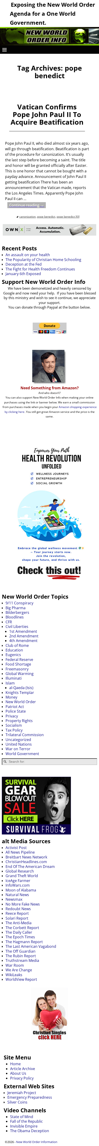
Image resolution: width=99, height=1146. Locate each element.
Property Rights (19, 720)
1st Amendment (23, 631)
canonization (27, 217)
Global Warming (20, 673)
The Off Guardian (20, 951)
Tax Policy (14, 730)
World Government (22, 753)
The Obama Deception (29, 1130)
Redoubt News (18, 908)
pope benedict (46, 217)
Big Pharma (16, 607)
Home (15, 1063)
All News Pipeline (20, 852)
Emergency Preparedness (29, 1097)
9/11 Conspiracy (19, 603)
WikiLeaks (14, 974)
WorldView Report (21, 979)
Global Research (20, 871)
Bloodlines (15, 617)
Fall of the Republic (26, 1121)
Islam (10, 683)
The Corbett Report (22, 927)
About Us (18, 1073)
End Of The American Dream (30, 866)
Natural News (17, 894)
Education (14, 650)
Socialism (14, 725)
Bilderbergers (17, 612)
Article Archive (22, 1068)
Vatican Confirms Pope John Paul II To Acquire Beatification (47, 114)
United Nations (19, 744)
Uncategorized (18, 739)
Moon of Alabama (21, 890)
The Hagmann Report (24, 941)
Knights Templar (20, 692)
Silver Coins (17, 1102)
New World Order (21, 701)
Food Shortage (18, 664)
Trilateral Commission (25, 734)
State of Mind (21, 1116)
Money (11, 697)
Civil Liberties (17, 626)
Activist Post (16, 847)
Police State (16, 711)
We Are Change (19, 969)
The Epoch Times (20, 936)
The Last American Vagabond (31, 946)
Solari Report (17, 918)
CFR (9, 621)
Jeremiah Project (21, 1092)
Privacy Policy (22, 1078)
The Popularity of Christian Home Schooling (43, 259)
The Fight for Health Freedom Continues (40, 269)
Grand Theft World (22, 875)
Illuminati (14, 678)
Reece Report (17, 913)
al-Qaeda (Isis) (21, 687)
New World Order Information (36, 1142)
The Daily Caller (19, 932)
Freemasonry (17, 669)
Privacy (12, 716)
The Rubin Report (21, 955)
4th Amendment (23, 640)
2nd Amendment (23, 636)
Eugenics (13, 654)
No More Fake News (23, 904)
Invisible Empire (24, 1126)
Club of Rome (17, 645)
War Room (15, 965)
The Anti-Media (19, 922)
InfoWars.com (18, 885)
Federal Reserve (19, 659)
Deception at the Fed (24, 264)
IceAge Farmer (18, 880)
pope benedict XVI (68, 217)
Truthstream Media (22, 960)
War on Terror (18, 748)
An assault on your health (28, 254)
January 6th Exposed (23, 273)
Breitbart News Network (26, 857)
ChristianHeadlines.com (26, 861)
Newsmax (14, 899)
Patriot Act (15, 706)
